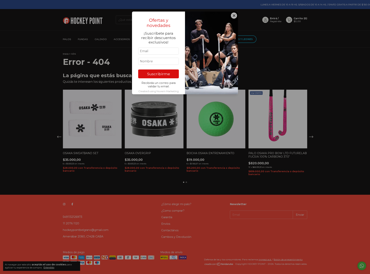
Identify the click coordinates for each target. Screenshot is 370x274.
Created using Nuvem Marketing (158, 91)
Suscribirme (158, 74)
